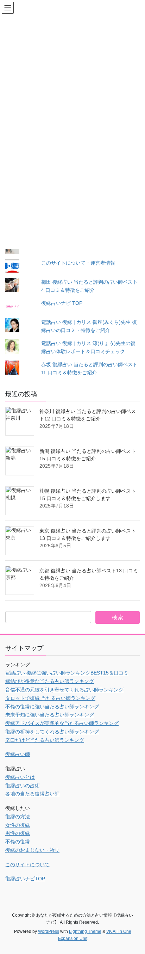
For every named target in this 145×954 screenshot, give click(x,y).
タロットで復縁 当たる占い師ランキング (50, 698)
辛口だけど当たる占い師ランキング (44, 740)
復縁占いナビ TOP (61, 303)
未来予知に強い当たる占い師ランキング (49, 715)
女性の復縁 (17, 825)
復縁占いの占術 (22, 785)
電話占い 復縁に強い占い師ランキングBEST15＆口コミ (66, 673)
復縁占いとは (20, 777)
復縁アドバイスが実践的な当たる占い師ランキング (62, 723)
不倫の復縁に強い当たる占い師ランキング (52, 706)
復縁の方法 (17, 816)
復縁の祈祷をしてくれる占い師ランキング (52, 731)
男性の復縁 (17, 833)
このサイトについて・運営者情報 (78, 263)
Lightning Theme (85, 931)
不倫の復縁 (17, 841)
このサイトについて (27, 864)
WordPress (48, 931)
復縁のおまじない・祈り (32, 850)
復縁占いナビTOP (25, 878)
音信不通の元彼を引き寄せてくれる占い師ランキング (64, 690)
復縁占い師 (17, 754)
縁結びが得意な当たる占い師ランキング (49, 681)
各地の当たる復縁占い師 (32, 793)
